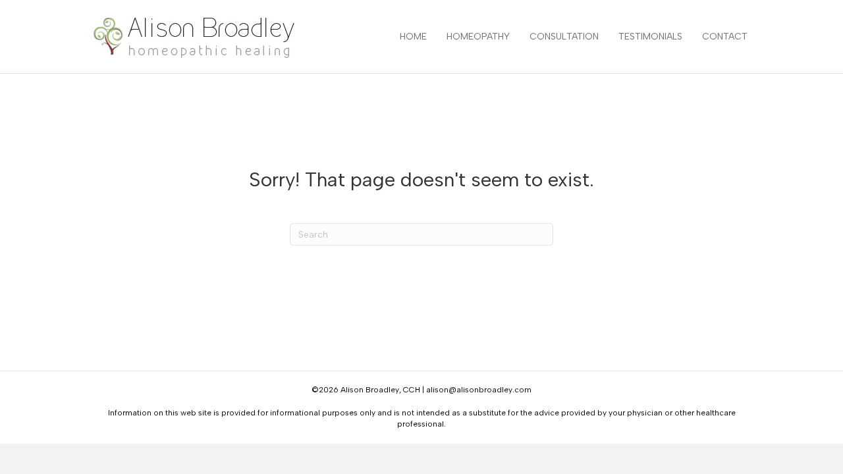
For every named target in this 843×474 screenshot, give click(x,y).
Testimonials (650, 36)
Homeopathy (478, 36)
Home (413, 36)
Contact (725, 36)
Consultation (564, 36)
